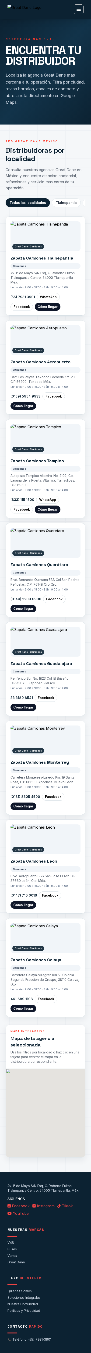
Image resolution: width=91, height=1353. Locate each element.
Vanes (12, 1256)
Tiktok (67, 1206)
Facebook (22, 307)
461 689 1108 (21, 999)
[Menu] (79, 9)
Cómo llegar (48, 307)
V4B (10, 1243)
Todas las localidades (28, 203)
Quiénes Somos (19, 1291)
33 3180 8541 (21, 698)
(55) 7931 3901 (22, 297)
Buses (12, 1249)
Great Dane (16, 1262)
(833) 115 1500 (22, 500)
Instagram (45, 1206)
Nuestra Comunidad (22, 1304)
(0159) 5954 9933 (25, 396)
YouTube (20, 1213)
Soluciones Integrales (24, 1297)
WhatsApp (48, 297)
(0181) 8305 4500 (25, 797)
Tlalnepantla (66, 203)
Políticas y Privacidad (23, 1311)
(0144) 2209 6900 (25, 599)
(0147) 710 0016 (23, 895)
